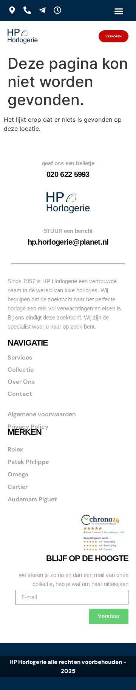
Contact (20, 394)
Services (20, 357)
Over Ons (21, 382)
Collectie (21, 370)
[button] (119, 11)
